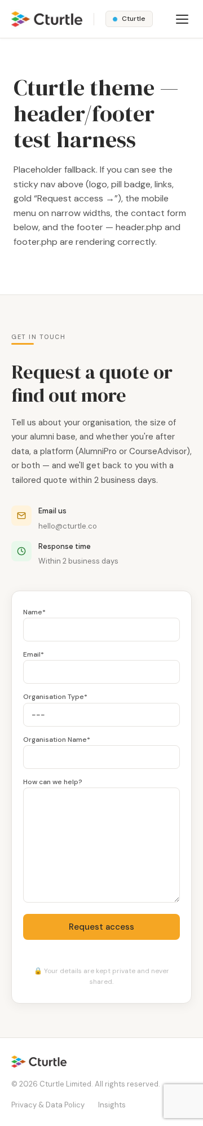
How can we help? (52, 781)
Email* (33, 654)
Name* (34, 612)
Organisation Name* (56, 739)
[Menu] (182, 19)
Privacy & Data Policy (48, 1105)
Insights (112, 1105)
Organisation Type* (55, 696)
